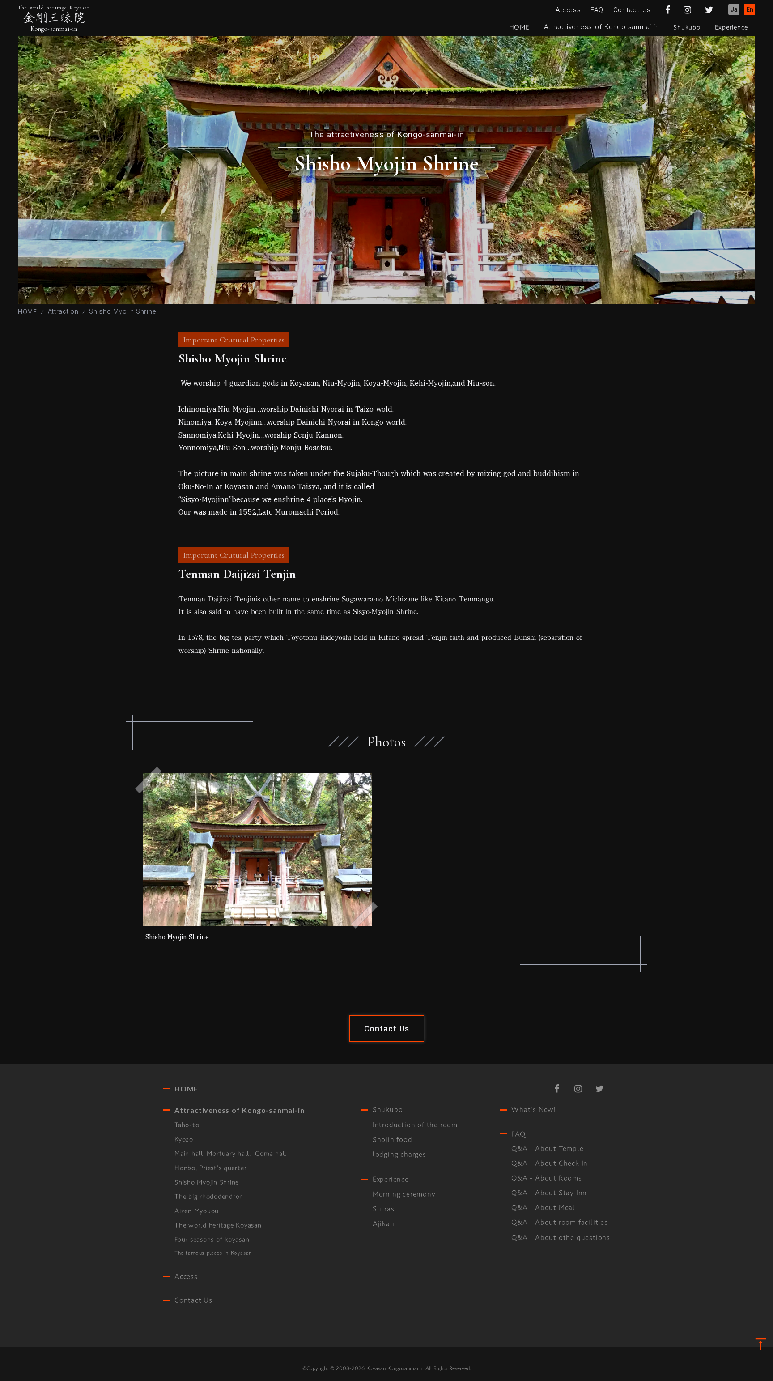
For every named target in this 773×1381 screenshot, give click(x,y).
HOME (27, 311)
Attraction (63, 311)
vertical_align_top (761, 1344)
